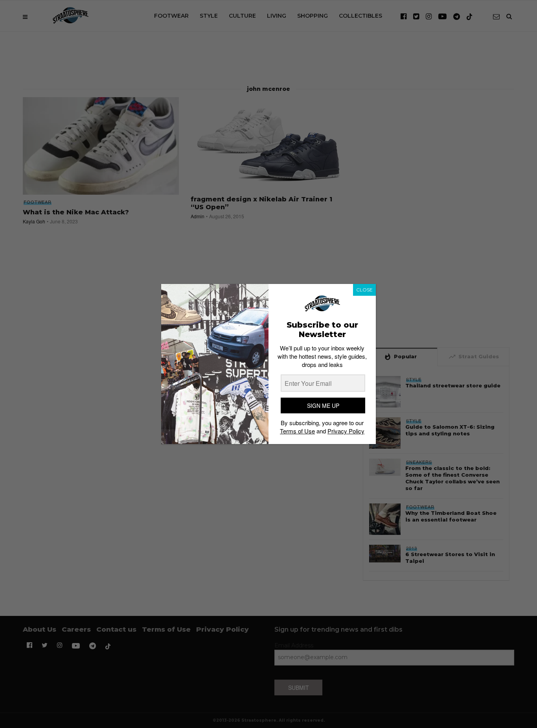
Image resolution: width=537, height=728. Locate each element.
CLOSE (364, 290)
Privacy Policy (345, 431)
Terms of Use (297, 431)
